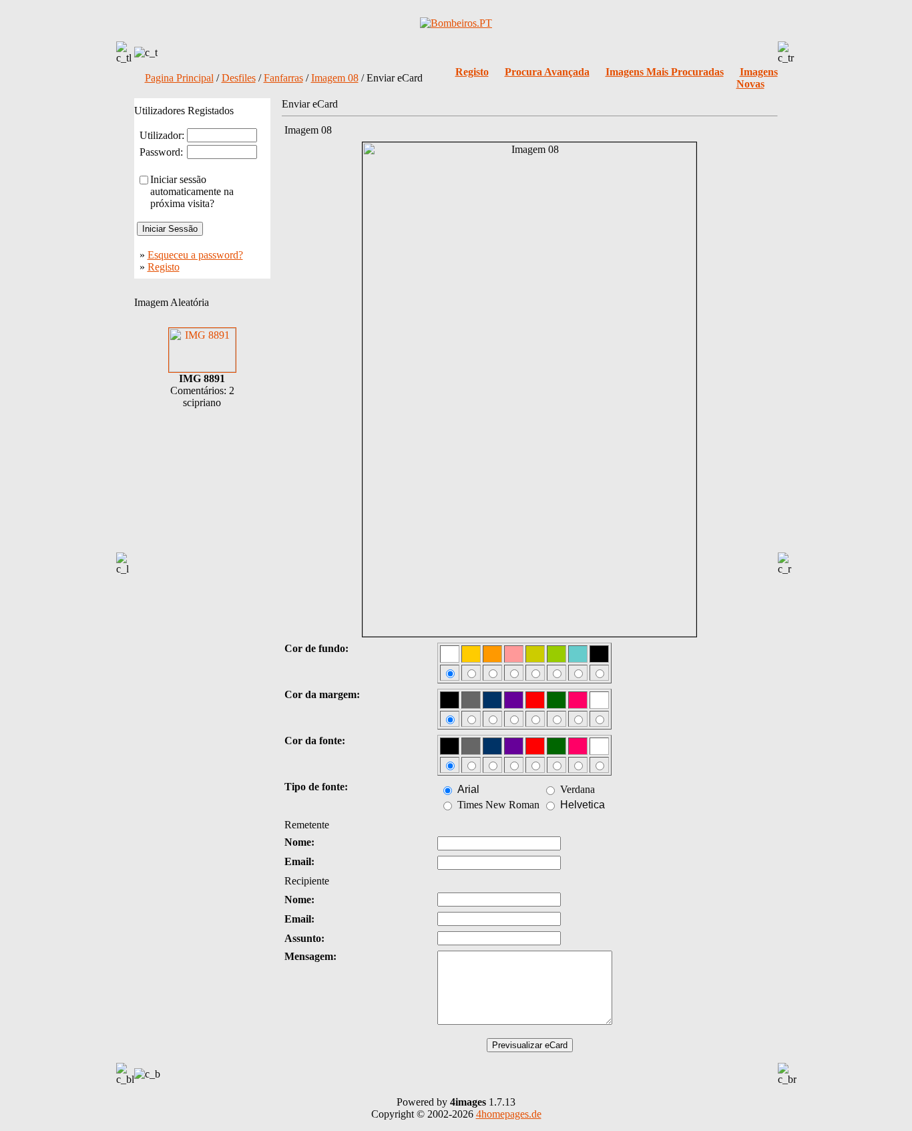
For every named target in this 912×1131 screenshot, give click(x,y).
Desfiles (239, 78)
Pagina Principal (179, 78)
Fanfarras (283, 78)
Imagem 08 (335, 78)
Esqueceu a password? (195, 255)
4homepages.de (508, 1114)
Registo (164, 267)
